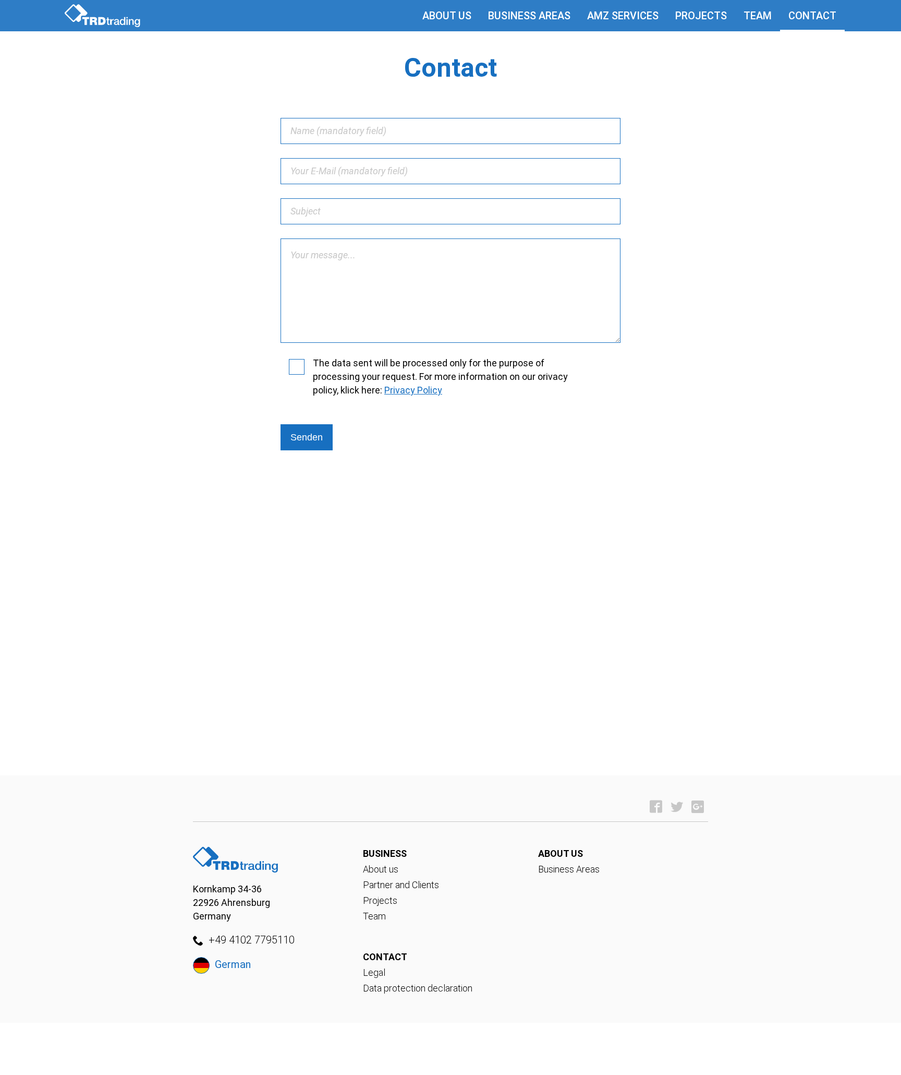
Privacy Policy (413, 390)
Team (758, 15)
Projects (701, 15)
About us (446, 15)
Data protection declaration (417, 988)
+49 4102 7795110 (252, 940)
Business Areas (529, 15)
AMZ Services (623, 15)
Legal (374, 972)
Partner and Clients (401, 884)
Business (385, 853)
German (233, 964)
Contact (812, 15)
